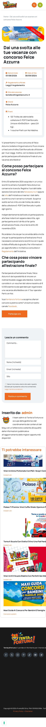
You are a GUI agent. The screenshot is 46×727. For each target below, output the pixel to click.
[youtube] (35, 654)
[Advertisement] (23, 682)
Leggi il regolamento (15, 85)
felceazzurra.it (30, 192)
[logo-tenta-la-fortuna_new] (10, 2)
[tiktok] (29, 654)
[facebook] (6, 654)
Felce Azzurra (12, 104)
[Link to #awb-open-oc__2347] (40, 4)
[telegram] (41, 654)
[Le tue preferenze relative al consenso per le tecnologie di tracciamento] (4, 723)
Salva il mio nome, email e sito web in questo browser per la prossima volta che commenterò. (21, 386)
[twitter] (11, 654)
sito (6, 195)
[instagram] (17, 654)
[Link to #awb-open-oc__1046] (34, 4)
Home (6, 16)
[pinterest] (23, 654)
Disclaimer (29, 711)
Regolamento (8, 251)
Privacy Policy (18, 711)
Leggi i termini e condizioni (14, 389)
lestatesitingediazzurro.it (18, 95)
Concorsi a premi (10, 614)
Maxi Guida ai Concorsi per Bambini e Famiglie (24, 610)
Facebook (12, 306)
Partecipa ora (14, 314)
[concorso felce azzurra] (23, 27)
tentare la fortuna (14, 299)
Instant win (8, 475)
